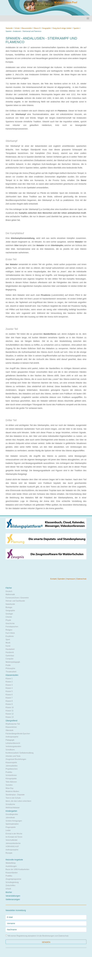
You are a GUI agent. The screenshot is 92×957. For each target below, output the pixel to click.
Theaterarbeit (11, 672)
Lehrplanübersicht (13, 743)
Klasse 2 (9, 682)
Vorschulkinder (12, 840)
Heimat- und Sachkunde (15, 601)
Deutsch (9, 591)
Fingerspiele (11, 827)
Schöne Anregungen (14, 821)
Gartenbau (10, 656)
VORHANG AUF (12, 846)
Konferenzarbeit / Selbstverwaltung (19, 753)
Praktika (9, 772)
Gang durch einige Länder (62, 28)
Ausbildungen (11, 866)
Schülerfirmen (11, 775)
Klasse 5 (9, 691)
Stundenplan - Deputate (15, 795)
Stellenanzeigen (13, 899)
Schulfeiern (10, 750)
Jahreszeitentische (13, 843)
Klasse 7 (9, 698)
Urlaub (8, 889)
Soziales (9, 785)
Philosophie (10, 668)
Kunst (8, 646)
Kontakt (53, 579)
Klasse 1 (9, 678)
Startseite (9, 28)
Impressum (71, 579)
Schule (17, 28)
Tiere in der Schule (13, 798)
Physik (8, 620)
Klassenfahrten (12, 873)
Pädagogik (10, 740)
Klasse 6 (37, 28)
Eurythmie (10, 636)
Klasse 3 (9, 685)
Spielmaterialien (12, 824)
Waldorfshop (11, 863)
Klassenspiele (11, 762)
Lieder (8, 830)
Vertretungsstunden (13, 746)
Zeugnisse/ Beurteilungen (16, 759)
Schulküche (10, 804)
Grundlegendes (12, 814)
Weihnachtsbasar (13, 808)
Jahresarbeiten (12, 766)
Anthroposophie (12, 737)
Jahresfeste (10, 818)
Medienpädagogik (13, 662)
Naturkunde (10, 604)
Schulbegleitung (12, 882)
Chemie (9, 617)
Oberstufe (9, 730)
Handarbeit (10, 649)
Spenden (61, 579)
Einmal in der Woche (14, 834)
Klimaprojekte (11, 779)
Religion (9, 630)
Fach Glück (10, 633)
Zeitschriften (10, 885)
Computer (9, 659)
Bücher (9, 892)
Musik (8, 643)
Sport (8, 639)
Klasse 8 (9, 701)
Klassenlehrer (11, 727)
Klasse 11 (9, 711)
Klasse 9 (9, 704)
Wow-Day (9, 788)
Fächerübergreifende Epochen (18, 734)
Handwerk (10, 652)
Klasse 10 (10, 707)
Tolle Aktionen (11, 782)
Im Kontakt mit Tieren (14, 837)
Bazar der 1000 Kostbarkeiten (17, 869)
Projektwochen (12, 769)
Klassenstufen (26, 28)
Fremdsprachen (12, 627)
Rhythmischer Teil (13, 724)
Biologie (9, 607)
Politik (8, 665)
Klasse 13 (10, 717)
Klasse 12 (10, 714)
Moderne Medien (12, 791)
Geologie (9, 614)
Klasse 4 (9, 688)
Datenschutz (81, 579)
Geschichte (10, 623)
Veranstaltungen (13, 896)
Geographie (46, 28)
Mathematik (10, 594)
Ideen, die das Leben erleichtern (18, 801)
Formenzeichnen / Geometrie (17, 598)
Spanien (76, 28)
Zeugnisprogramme (13, 879)
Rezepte (9, 853)
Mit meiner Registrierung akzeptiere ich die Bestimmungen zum (38, 936)
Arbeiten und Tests (13, 756)
